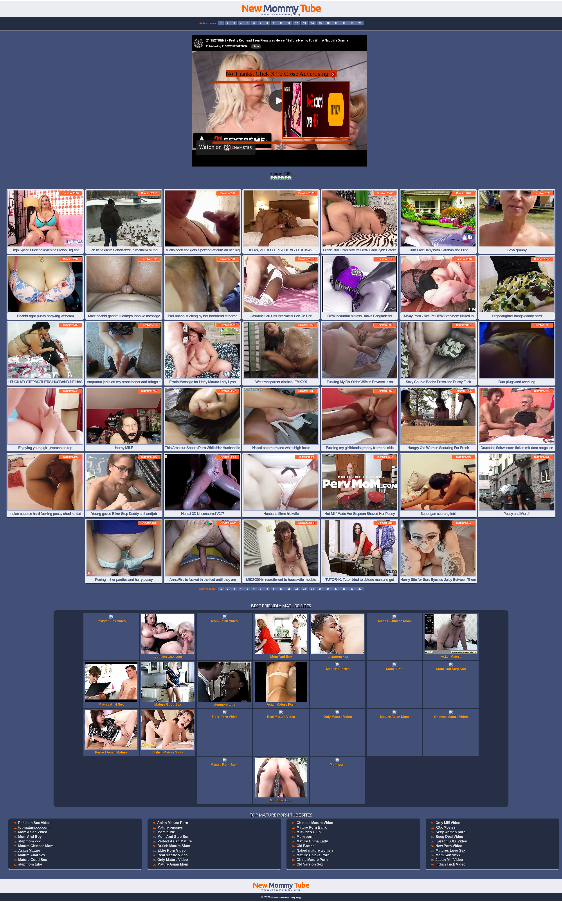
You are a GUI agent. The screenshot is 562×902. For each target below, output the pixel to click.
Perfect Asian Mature (174, 841)
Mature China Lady (312, 841)
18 (344, 23)
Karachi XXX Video (451, 841)
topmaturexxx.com (33, 827)
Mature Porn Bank (312, 827)
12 (296, 23)
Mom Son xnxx (448, 855)
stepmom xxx (29, 841)
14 (312, 23)
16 (328, 23)
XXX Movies (446, 827)
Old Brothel (306, 846)
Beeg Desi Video (449, 837)
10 (281, 23)
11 (289, 23)
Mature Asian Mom (172, 864)
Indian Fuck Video (451, 864)
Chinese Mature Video (315, 823)
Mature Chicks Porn (313, 855)
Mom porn (305, 837)
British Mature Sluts (173, 846)
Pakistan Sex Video (34, 823)
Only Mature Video (172, 860)
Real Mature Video (172, 855)
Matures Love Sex (450, 850)
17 (336, 23)
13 (304, 23)
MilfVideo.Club (309, 832)
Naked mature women (315, 850)
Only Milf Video (448, 823)
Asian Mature (29, 850)
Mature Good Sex (32, 860)
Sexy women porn (451, 832)
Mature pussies (170, 827)
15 (320, 23)
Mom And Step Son (173, 837)
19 (352, 23)
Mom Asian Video (32, 832)
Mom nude (166, 832)
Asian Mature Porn (172, 823)
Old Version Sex (310, 864)
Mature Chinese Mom (35, 846)
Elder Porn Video (171, 850)
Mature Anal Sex (31, 855)
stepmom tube (30, 864)
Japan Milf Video (449, 860)
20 (359, 23)
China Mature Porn (312, 860)
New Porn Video (449, 846)
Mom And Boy (30, 837)
